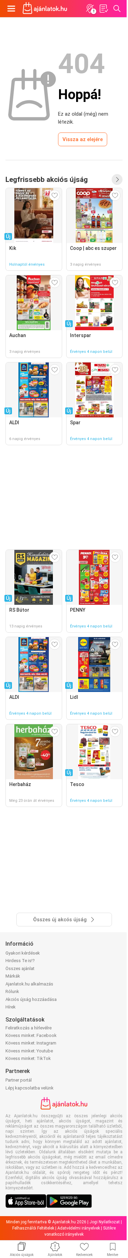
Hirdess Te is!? (20, 960)
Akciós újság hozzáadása (31, 999)
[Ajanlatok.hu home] (45, 8)
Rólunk (12, 991)
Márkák (12, 976)
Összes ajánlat (19, 968)
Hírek (10, 1006)
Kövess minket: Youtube (29, 1050)
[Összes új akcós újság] (117, 179)
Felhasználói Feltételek (33, 1228)
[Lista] (103, 8)
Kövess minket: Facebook (31, 1035)
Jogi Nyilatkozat (104, 1222)
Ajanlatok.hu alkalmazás (29, 983)
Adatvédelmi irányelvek (78, 1228)
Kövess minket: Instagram (30, 1043)
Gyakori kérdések (22, 953)
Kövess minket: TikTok (28, 1058)
